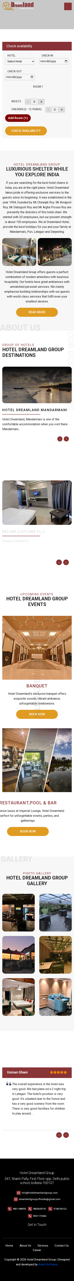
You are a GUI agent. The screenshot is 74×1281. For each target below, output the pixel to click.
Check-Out (14, 71)
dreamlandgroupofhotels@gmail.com (39, 1199)
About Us (25, 1245)
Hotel (11, 55)
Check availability (26, 131)
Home (9, 1245)
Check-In (47, 55)
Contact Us (62, 1245)
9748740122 (60, 1208)
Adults (16, 101)
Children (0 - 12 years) (26, 109)
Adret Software (47, 1264)
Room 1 (38, 86)
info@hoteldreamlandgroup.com (40, 1192)
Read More (37, 312)
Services (43, 1245)
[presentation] (59, 438)
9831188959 (19, 1208)
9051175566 (39, 1216)
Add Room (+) (18, 118)
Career (37, 1250)
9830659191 (39, 1208)
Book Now (28, 831)
